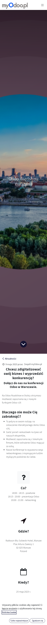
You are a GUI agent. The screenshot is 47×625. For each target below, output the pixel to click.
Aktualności (10, 358)
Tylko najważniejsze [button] (19, 620)
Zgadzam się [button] (37, 620)
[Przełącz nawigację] (42, 5)
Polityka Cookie (9, 612)
